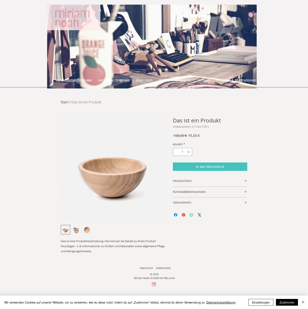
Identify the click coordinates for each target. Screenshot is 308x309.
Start (65, 102)
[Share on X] (199, 214)
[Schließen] (302, 302)
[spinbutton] (182, 152)
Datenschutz (163, 268)
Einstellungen (261, 302)
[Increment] (189, 152)
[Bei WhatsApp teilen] (191, 214)
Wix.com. (169, 278)
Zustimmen (287, 302)
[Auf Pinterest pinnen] (183, 214)
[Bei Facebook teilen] (175, 214)
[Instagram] (154, 284)
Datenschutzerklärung (221, 302)
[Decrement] (176, 152)
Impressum (146, 268)
